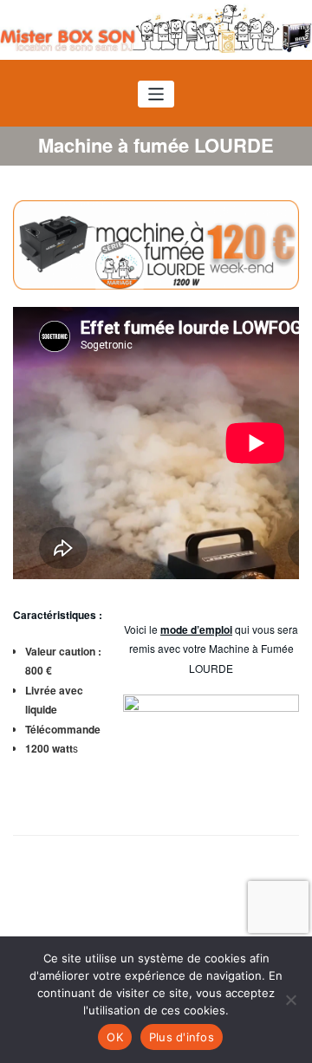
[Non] (290, 999)
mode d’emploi (196, 629)
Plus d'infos (181, 1037)
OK (115, 1037)
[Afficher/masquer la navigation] (156, 94)
